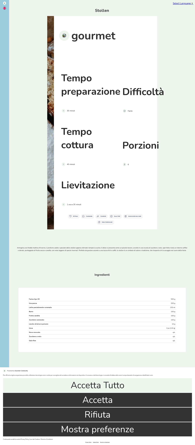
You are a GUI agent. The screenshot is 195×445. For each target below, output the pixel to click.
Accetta (97, 400)
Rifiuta (97, 415)
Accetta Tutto (97, 385)
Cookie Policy (96, 442)
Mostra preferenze (97, 429)
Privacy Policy (88, 442)
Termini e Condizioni (105, 442)
